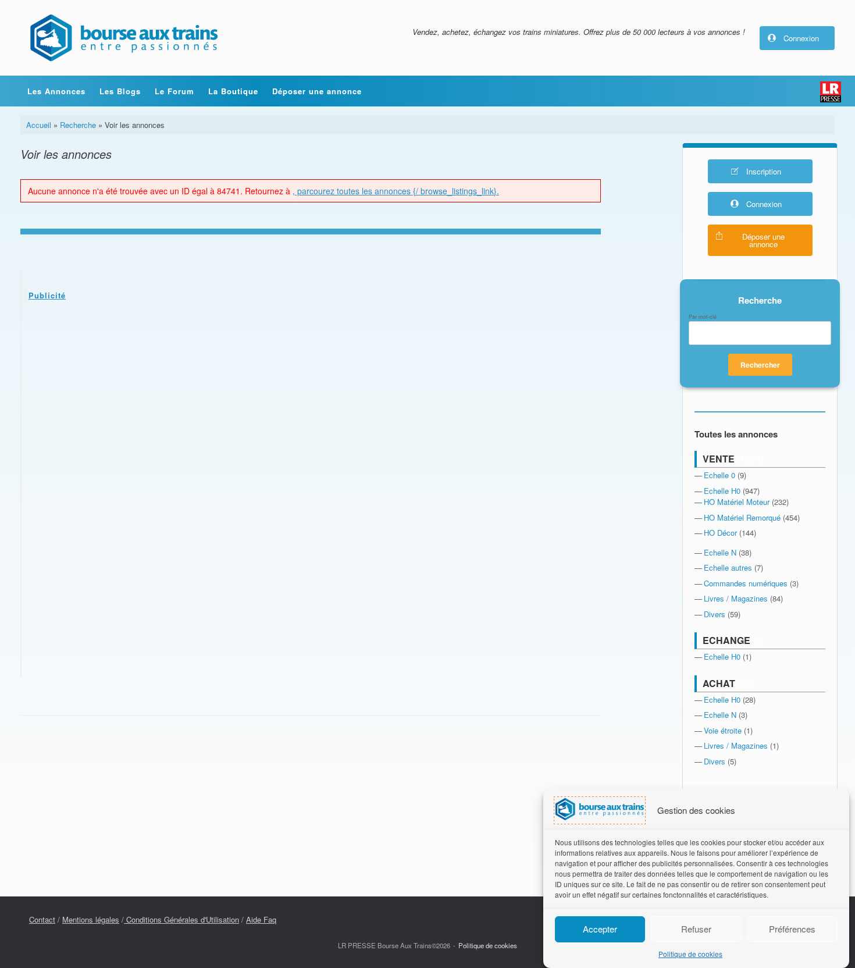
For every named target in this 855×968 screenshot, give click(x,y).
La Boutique (233, 91)
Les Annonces (56, 91)
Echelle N (720, 552)
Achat (719, 683)
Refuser (696, 929)
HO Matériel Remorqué (742, 517)
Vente (719, 458)
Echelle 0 (719, 475)
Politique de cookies (690, 954)
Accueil (38, 124)
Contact (42, 919)
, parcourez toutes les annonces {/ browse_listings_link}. (396, 191)
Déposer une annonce (317, 91)
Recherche (78, 124)
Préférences (792, 929)
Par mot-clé (703, 317)
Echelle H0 (722, 490)
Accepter (600, 929)
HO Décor (720, 532)
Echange (726, 640)
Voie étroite (723, 730)
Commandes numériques (746, 583)
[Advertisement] (311, 400)
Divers (714, 614)
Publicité (47, 295)
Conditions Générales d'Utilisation (181, 919)
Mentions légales (90, 919)
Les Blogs (120, 91)
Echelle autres (728, 567)
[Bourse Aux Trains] (123, 38)
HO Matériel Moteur (737, 501)
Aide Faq (261, 919)
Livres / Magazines (736, 598)
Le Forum (174, 91)
